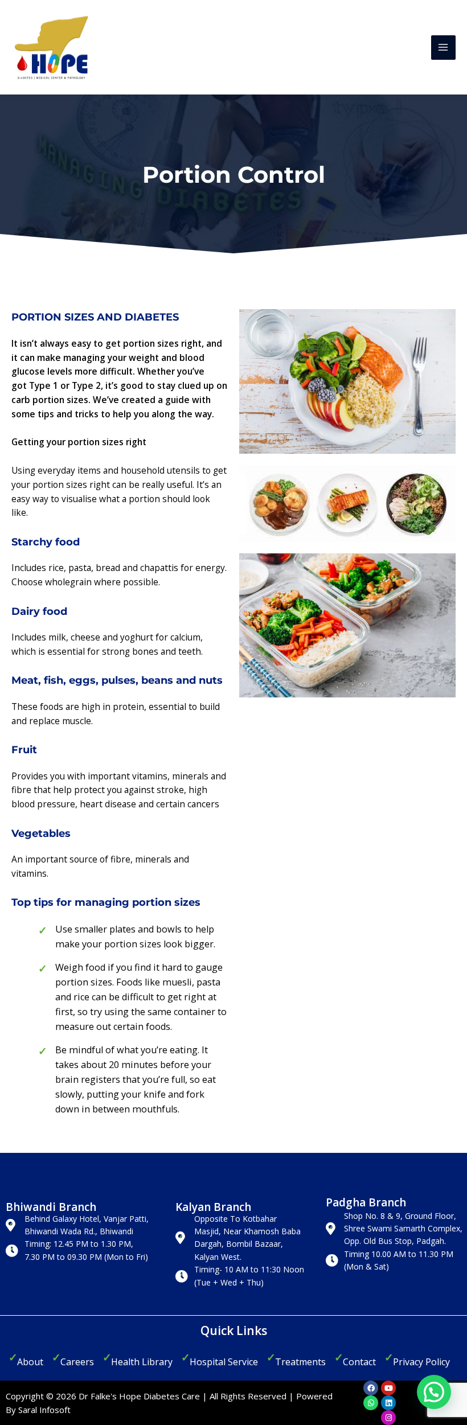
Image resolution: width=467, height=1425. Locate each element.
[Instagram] (388, 1417)
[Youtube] (388, 1388)
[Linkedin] (388, 1402)
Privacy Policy (421, 1362)
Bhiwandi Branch (51, 1207)
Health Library (142, 1362)
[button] (434, 1392)
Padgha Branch (366, 1202)
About (30, 1362)
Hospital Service (224, 1362)
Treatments (300, 1362)
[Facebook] (370, 1388)
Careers (77, 1362)
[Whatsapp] (370, 1402)
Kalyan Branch (213, 1207)
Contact (359, 1362)
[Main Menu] (443, 47)
